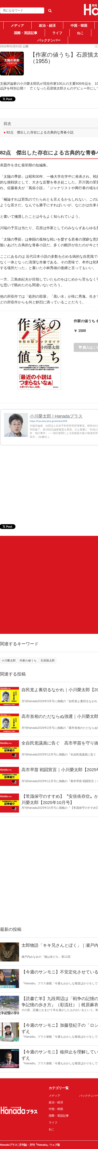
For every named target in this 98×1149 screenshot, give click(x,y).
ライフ (57, 33)
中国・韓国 (79, 25)
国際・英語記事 (25, 33)
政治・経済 (47, 25)
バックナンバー (49, 40)
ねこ (80, 33)
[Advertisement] (49, 585)
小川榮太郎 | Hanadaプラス (56, 416)
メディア (17, 25)
